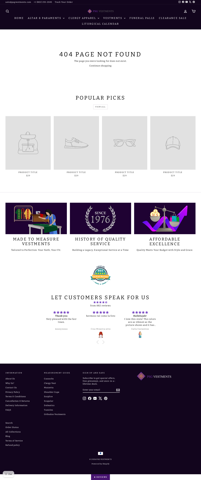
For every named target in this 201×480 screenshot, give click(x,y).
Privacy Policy (12, 392)
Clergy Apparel (83, 18)
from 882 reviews (100, 305)
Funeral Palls (142, 18)
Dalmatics (49, 405)
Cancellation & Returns (17, 401)
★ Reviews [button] (100, 477)
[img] (100, 302)
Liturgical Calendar (100, 23)
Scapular (48, 401)
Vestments (113, 18)
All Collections (13, 432)
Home (19, 18)
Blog (7, 436)
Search (9, 423)
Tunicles (48, 410)
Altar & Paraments (45, 18)
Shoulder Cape (51, 392)
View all (100, 107)
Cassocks (49, 379)
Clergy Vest (50, 383)
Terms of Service (14, 441)
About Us (10, 379)
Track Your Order (64, 2)
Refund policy (12, 445)
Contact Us (11, 387)
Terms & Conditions (15, 396)
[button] (98, 342)
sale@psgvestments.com (18, 2)
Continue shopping (100, 65)
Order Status (12, 427)
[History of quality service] (100, 218)
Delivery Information (16, 405)
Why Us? (9, 383)
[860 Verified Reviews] (100, 286)
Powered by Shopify (101, 464)
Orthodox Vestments (55, 414)
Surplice (48, 396)
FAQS (8, 410)
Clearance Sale (173, 18)
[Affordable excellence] (165, 218)
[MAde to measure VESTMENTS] (36, 218)
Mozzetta (49, 387)
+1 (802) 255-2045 (43, 2)
